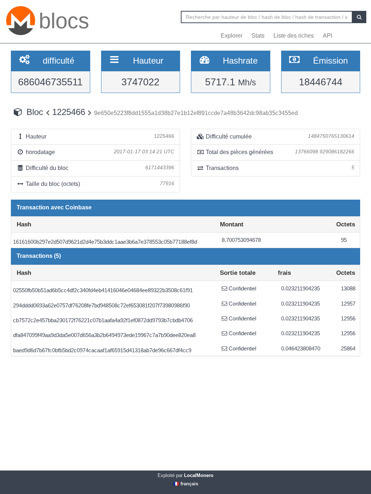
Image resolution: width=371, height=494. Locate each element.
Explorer (231, 36)
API (327, 36)
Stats (257, 36)
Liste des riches (294, 36)
